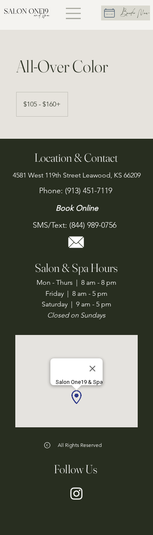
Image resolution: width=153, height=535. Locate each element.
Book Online (77, 208)
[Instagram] (76, 493)
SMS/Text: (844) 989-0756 (76, 225)
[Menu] (74, 13)
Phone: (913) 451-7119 (76, 190)
